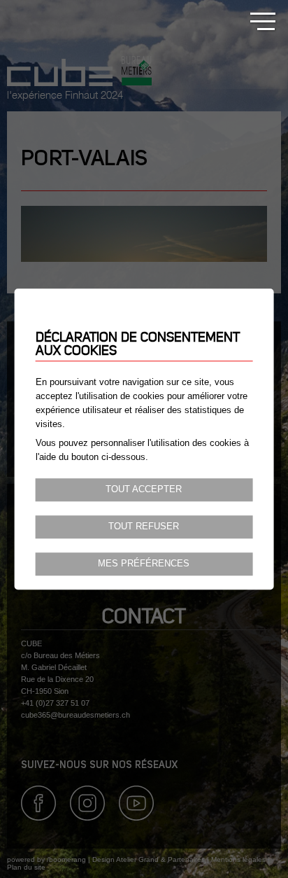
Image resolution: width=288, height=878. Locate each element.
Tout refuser (143, 526)
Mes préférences (143, 564)
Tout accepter (144, 489)
